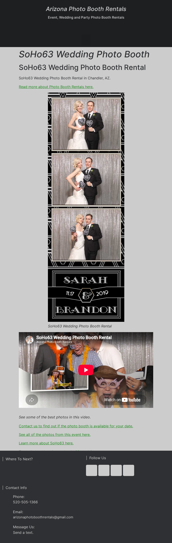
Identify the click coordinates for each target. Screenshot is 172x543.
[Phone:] (6, 499)
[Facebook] (91, 470)
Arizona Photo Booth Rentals (86, 8)
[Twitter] (104, 470)
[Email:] (6, 513)
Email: (18, 512)
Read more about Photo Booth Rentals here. (56, 86)
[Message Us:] (6, 528)
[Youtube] (116, 470)
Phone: (18, 496)
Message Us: (23, 527)
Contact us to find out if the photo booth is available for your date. (76, 426)
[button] (86, 40)
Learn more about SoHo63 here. (46, 443)
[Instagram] (128, 470)
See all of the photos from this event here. (54, 434)
